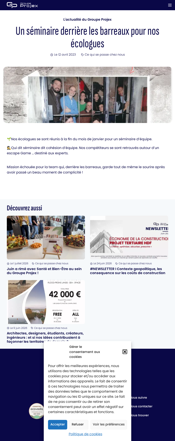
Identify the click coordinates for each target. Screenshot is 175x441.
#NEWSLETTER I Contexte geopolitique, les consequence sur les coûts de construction (127, 270)
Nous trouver (139, 415)
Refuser (78, 424)
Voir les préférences (109, 424)
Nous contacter (141, 406)
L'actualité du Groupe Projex (87, 19)
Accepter (57, 424)
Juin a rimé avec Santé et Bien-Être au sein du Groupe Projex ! (44, 270)
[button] (125, 352)
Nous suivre (138, 397)
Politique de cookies (85, 434)
